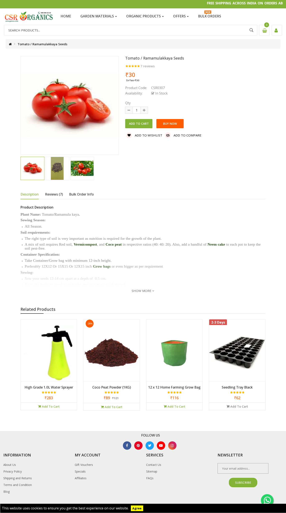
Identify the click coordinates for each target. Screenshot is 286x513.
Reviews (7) (54, 194)
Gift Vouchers (84, 465)
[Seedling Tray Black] (237, 353)
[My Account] (277, 30)
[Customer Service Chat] (267, 500)
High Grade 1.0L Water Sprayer (48, 387)
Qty (128, 103)
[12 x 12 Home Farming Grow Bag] (174, 353)
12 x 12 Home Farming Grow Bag (174, 387)
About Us (9, 465)
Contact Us (153, 465)
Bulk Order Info (81, 194)
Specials (80, 471)
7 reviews (147, 66)
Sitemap (151, 471)
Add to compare (187, 135)
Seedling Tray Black (237, 387)
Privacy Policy (12, 471)
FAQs (149, 478)
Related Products (38, 309)
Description (30, 194)
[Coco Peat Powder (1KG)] (112, 353)
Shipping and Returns (17, 478)
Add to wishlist (148, 135)
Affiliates (80, 478)
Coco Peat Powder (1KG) (111, 387)
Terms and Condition (17, 485)
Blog (6, 492)
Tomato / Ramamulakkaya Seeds (42, 43)
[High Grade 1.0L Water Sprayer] (49, 353)
